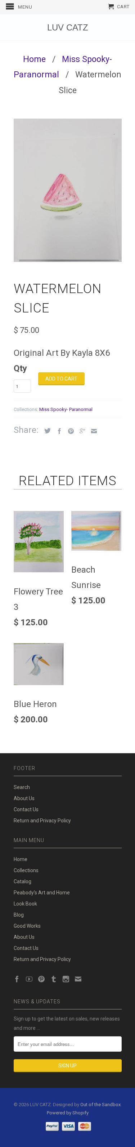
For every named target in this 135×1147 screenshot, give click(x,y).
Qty (20, 368)
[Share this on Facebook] (57, 431)
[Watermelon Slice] (68, 190)
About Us (24, 798)
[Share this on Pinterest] (69, 431)
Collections (26, 870)
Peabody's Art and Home (42, 892)
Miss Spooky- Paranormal (66, 409)
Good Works (27, 926)
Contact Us (26, 809)
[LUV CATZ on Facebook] (17, 979)
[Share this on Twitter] (46, 430)
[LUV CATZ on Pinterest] (41, 979)
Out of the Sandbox (100, 1104)
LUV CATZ (67, 27)
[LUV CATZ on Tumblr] (53, 979)
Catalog (22, 881)
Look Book (25, 904)
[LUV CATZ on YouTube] (29, 979)
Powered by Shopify (68, 1112)
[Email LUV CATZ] (78, 979)
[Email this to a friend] (92, 431)
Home (20, 859)
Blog (19, 915)
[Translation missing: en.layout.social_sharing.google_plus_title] (80, 431)
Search (22, 787)
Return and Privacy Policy (42, 820)
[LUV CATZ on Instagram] (66, 979)
